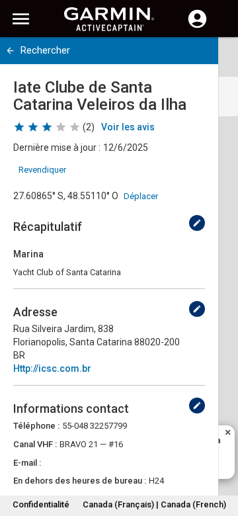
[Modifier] (197, 223)
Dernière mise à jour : (56, 147)
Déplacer (141, 196)
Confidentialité (41, 504)
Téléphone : (36, 426)
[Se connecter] (197, 26)
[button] (221, 456)
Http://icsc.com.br (52, 368)
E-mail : (27, 463)
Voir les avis (128, 127)
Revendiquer (42, 170)
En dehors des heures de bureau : (79, 481)
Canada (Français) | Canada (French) (154, 504)
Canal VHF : (35, 444)
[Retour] (10, 50)
